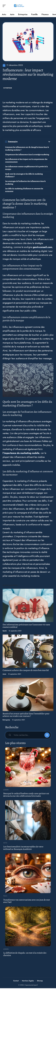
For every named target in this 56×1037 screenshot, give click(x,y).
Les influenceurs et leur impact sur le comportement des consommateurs (26, 160)
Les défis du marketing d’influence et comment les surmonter (24, 190)
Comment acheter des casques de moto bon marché (26, 670)
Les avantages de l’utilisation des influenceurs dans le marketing (25, 182)
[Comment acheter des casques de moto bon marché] (28, 651)
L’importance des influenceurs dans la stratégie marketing (27, 154)
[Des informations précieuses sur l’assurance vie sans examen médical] (28, 605)
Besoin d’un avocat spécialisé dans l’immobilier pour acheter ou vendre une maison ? (26, 715)
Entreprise (7, 88)
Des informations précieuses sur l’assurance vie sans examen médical (26, 625)
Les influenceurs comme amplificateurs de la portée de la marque (26, 167)
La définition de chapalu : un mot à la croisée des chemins (24, 954)
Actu (5, 843)
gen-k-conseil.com (42, 247)
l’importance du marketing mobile (21, 453)
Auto (4, 674)
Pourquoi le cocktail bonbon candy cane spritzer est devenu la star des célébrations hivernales (26, 794)
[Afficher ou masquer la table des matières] (34, 141)
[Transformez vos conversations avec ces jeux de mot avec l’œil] (28, 873)
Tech (5, 896)
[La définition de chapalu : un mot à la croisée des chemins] (28, 926)
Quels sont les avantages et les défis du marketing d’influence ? (24, 175)
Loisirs (6, 790)
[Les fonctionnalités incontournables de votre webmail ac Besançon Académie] (28, 820)
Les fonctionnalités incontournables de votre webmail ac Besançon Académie (23, 848)
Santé (5, 631)
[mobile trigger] (5, 6)
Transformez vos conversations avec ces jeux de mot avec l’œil (26, 901)
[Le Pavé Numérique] (18, 6)
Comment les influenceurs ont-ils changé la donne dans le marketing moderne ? (27, 148)
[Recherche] (51, 6)
